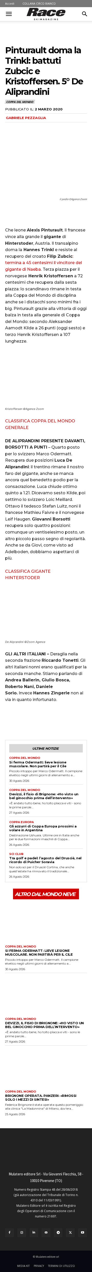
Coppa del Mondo (19, 102)
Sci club (16, 854)
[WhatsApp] (45, 721)
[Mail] (46, 1232)
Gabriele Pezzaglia (26, 118)
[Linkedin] (34, 1232)
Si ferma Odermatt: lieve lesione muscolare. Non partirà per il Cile (37, 764)
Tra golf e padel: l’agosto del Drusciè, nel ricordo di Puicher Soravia (45, 860)
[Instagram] (21, 1232)
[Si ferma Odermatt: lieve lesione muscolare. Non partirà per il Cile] (46, 921)
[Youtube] (82, 1232)
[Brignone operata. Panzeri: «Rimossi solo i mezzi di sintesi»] (46, 1066)
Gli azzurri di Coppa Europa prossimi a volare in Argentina (42, 828)
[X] (22, 721)
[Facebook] (10, 721)
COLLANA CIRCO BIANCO (39, 3)
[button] (9, 14)
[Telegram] (58, 1232)
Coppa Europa (21, 822)
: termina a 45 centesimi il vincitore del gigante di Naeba (43, 263)
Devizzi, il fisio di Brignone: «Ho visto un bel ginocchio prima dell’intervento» (43, 796)
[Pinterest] (34, 721)
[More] (57, 721)
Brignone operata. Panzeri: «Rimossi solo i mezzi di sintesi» (40, 1097)
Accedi (9, 3)
